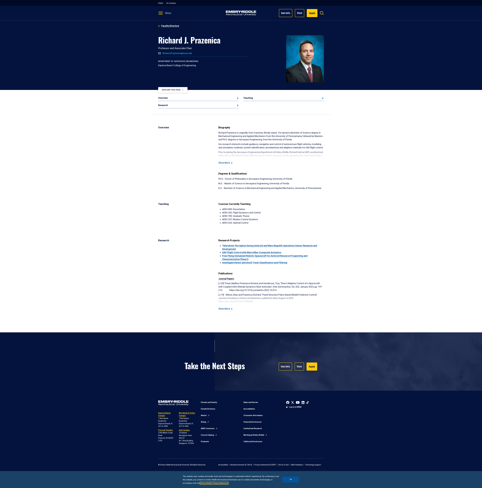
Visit (299, 13)
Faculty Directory (170, 25)
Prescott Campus (165, 430)
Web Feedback (297, 465)
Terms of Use (283, 465)
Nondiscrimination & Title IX (241, 465)
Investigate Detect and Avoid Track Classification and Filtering (254, 262)
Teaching (248, 98)
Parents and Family (209, 402)
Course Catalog (207, 435)
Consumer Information (253, 415)
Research (163, 105)
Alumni (204, 415)
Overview (163, 98)
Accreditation (249, 409)
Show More (224, 162)
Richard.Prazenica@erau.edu (177, 53)
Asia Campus (184, 430)
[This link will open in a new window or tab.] (287, 402)
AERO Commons (208, 428)
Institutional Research (253, 428)
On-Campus (171, 3)
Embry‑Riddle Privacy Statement (214, 483)
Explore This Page (171, 90)
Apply (312, 366)
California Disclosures (253, 442)
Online (160, 3)
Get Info (285, 13)
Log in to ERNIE (295, 407)
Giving (203, 422)
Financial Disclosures (253, 422)
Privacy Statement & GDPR (265, 465)
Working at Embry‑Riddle (254, 435)
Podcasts (205, 442)
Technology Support (313, 465)
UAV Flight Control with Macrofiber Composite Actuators (251, 252)
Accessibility (223, 465)
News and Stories (251, 402)
